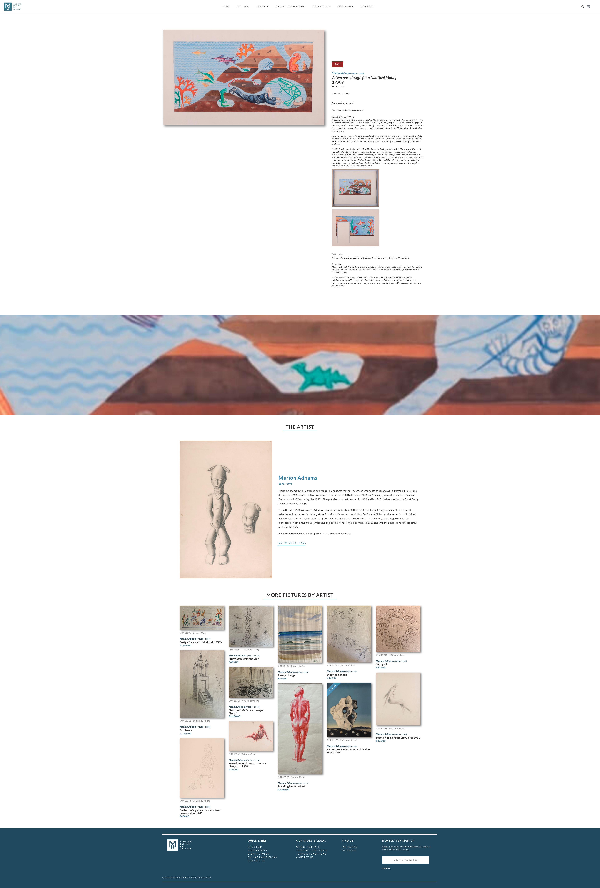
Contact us (256, 860)
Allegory (349, 257)
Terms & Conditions (311, 854)
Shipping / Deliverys (312, 850)
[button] (582, 6)
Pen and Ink (382, 257)
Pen (374, 257)
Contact (367, 6)
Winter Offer (404, 257)
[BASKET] (588, 6)
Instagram (350, 847)
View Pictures (258, 854)
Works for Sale (308, 847)
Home (226, 6)
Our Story (346, 6)
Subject (392, 257)
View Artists (257, 850)
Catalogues (322, 6)
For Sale (243, 6)
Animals (358, 257)
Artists (263, 6)
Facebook (349, 850)
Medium (367, 257)
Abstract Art (338, 257)
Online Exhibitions (291, 6)
